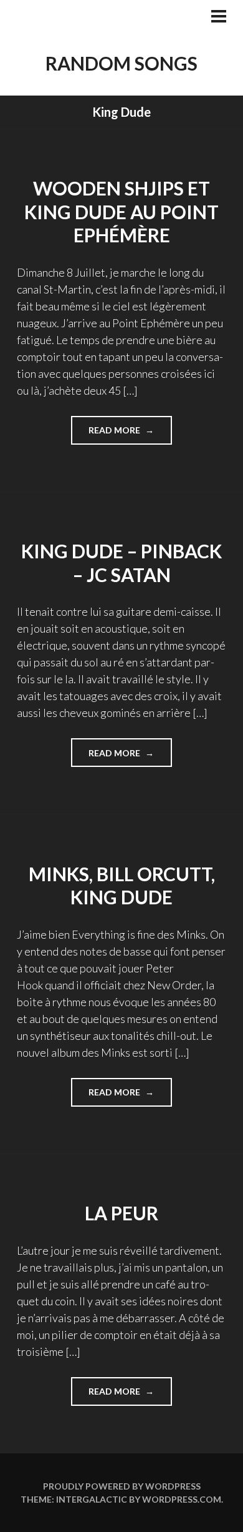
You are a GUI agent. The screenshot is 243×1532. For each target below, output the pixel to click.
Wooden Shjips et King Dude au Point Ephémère (121, 211)
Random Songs (121, 63)
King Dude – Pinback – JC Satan (121, 563)
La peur (121, 1213)
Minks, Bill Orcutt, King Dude (122, 885)
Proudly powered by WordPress (122, 1486)
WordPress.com (181, 1499)
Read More (129, 434)
